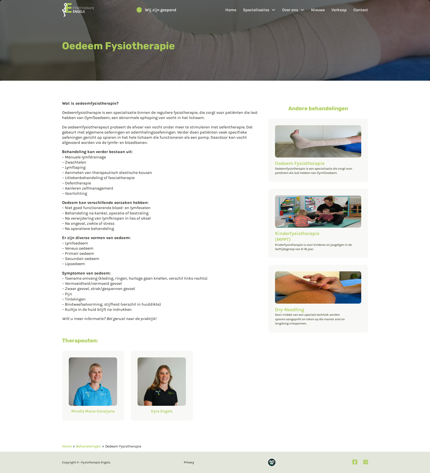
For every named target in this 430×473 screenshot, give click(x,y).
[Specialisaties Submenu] (273, 10)
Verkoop (339, 9)
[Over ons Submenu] (302, 10)
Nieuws (318, 9)
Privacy (189, 462)
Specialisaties (256, 9)
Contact (360, 9)
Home (230, 9)
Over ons (290, 9)
